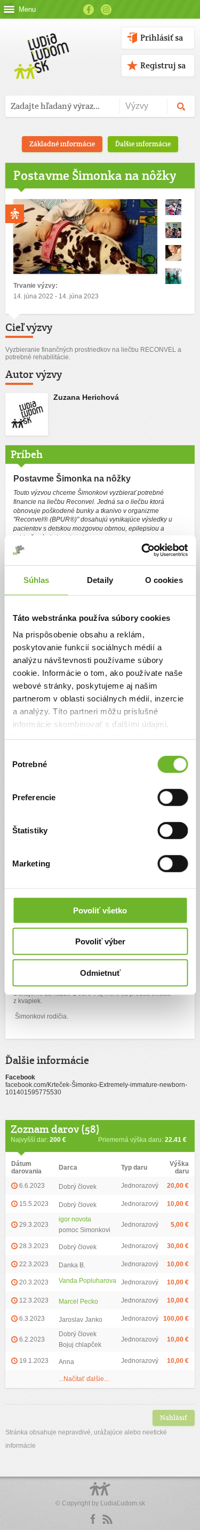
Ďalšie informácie (143, 143)
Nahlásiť (173, 1417)
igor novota (75, 1219)
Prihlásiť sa (161, 37)
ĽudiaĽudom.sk (122, 1503)
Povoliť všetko (100, 909)
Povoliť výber (100, 941)
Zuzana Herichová (86, 397)
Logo (100, 1494)
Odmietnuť (100, 972)
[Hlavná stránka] (40, 45)
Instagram (106, 9)
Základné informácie (62, 143)
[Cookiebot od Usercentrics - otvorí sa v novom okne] (142, 550)
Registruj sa (163, 65)
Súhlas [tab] (36, 579)
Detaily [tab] (100, 579)
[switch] (172, 797)
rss (107, 1519)
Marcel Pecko (78, 1301)
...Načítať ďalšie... (84, 1379)
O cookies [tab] (164, 579)
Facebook (88, 9)
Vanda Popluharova (87, 1280)
